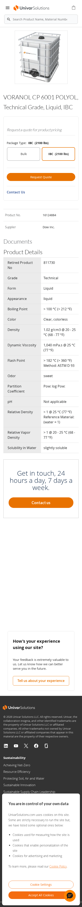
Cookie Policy (58, 866)
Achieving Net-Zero (16, 765)
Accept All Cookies (41, 895)
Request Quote (41, 177)
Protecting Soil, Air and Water (23, 778)
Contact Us (16, 192)
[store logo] (31, 8)
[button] (70, 896)
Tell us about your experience (41, 680)
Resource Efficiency (16, 771)
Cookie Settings (41, 885)
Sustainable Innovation (19, 785)
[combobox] (41, 19)
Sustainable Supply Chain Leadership (29, 792)
